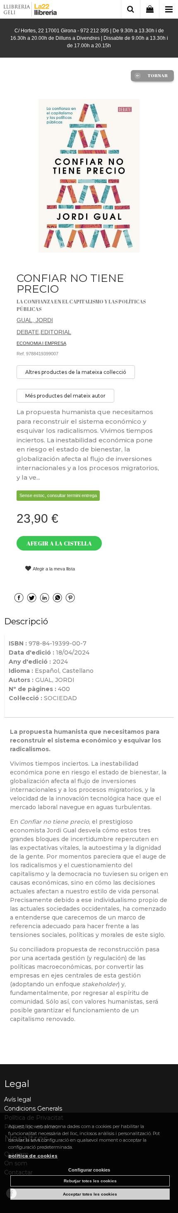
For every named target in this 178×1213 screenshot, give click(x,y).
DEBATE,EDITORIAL (44, 332)
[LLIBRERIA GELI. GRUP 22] (30, 10)
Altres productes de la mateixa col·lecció (75, 372)
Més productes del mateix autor (65, 396)
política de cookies (33, 1156)
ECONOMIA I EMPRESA (41, 343)
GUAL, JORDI (35, 320)
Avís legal (17, 1099)
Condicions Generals (33, 1108)
